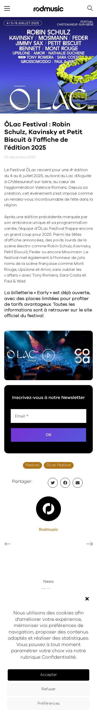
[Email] (78, 483)
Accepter (48, 675)
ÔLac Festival (59, 465)
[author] (48, 508)
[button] (87, 598)
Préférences (49, 703)
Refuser (49, 689)
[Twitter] (53, 483)
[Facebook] (65, 483)
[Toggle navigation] (7, 8)
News (48, 582)
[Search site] (90, 9)
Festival (33, 465)
